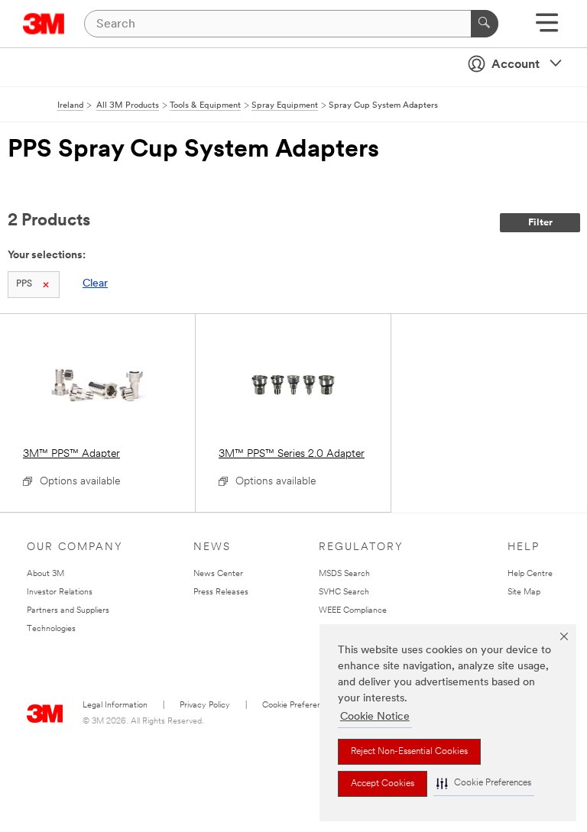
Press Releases (220, 592)
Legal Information (115, 705)
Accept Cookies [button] (382, 783)
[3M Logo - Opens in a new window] (44, 23)
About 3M (45, 574)
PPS (24, 284)
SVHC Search (344, 592)
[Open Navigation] (547, 28)
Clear (95, 284)
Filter (540, 223)
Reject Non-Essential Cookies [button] (409, 751)
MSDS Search (344, 574)
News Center (218, 574)
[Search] (484, 23)
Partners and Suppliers (68, 611)
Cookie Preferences (298, 705)
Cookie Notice (375, 717)
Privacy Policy (205, 705)
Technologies (51, 629)
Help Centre (530, 574)
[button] (483, 783)
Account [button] (515, 65)
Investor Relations (59, 592)
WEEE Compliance (353, 611)
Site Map (524, 592)
